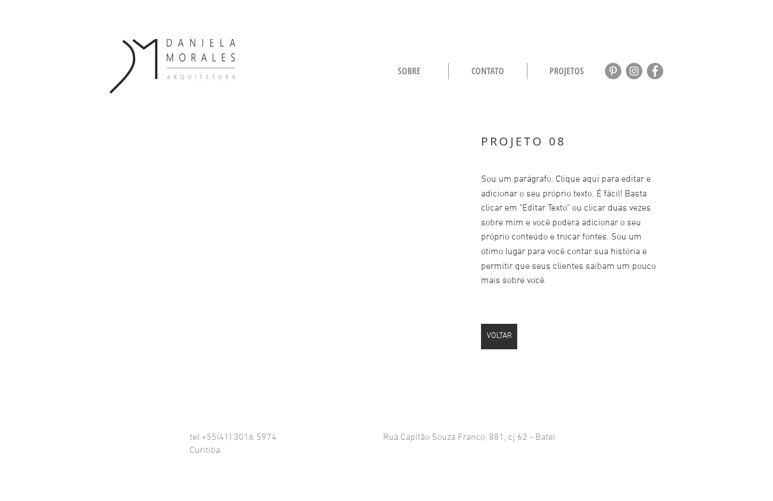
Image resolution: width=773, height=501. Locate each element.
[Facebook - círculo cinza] (655, 71)
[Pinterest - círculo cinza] (613, 71)
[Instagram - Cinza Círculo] (634, 71)
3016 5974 (254, 437)
